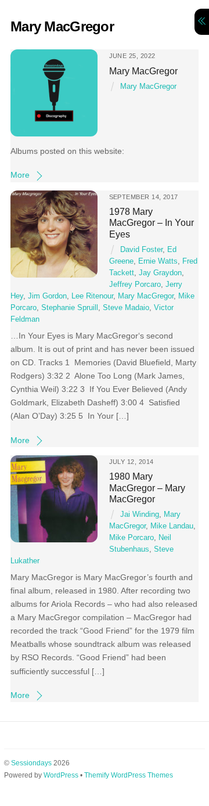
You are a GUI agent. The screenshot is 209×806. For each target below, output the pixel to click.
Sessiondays (31, 763)
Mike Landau (171, 526)
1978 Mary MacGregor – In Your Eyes (151, 222)
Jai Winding (139, 514)
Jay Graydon (160, 273)
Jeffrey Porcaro (135, 284)
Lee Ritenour (92, 296)
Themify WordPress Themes (128, 775)
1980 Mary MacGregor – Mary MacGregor (147, 487)
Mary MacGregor (143, 71)
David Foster (141, 250)
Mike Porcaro (131, 538)
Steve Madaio (126, 308)
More (20, 174)
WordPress (61, 775)
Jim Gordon (47, 296)
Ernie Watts (158, 261)
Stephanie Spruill (69, 308)
